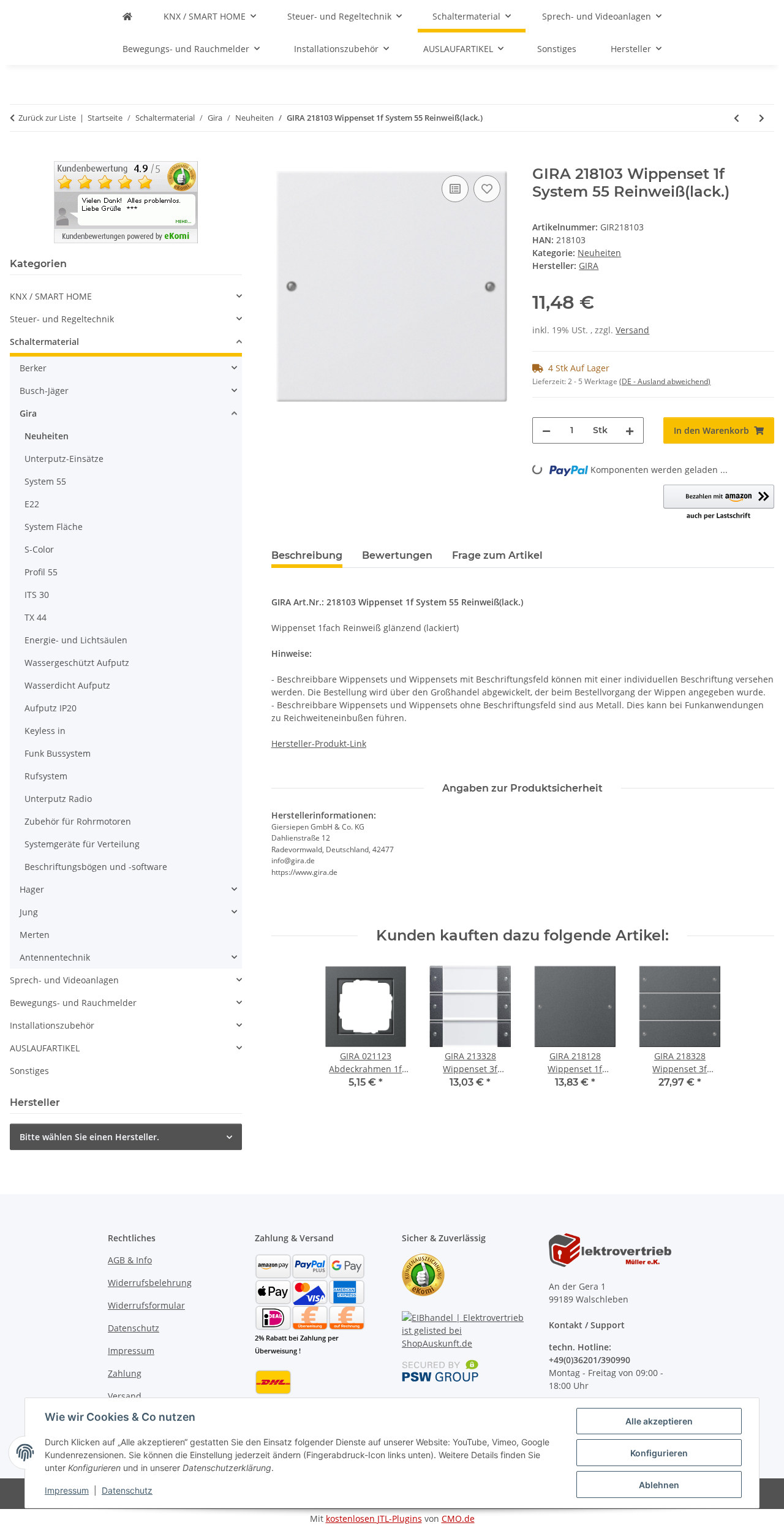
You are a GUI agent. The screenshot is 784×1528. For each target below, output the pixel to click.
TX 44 (35, 617)
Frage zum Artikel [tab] (497, 555)
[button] (718, 503)
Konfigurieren (659, 1453)
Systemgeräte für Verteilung (82, 844)
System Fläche (53, 526)
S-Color (39, 549)
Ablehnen (659, 1485)
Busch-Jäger (44, 390)
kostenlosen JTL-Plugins (374, 1518)
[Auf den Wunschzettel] (486, 188)
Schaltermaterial (44, 341)
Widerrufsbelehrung (150, 1282)
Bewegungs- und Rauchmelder (73, 1002)
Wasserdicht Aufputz (67, 685)
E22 (31, 504)
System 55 (45, 481)
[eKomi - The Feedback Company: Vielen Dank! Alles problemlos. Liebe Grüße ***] (126, 201)
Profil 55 (41, 572)
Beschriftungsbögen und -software (95, 866)
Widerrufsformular (146, 1305)
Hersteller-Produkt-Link (318, 743)
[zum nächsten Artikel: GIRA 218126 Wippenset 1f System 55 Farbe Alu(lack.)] (761, 118)
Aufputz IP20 (50, 708)
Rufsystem (45, 776)
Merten (35, 934)
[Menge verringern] (546, 430)
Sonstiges (29, 1070)
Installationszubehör (52, 1025)
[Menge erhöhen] (629, 430)
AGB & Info (130, 1260)
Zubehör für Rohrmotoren (77, 821)
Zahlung (124, 1373)
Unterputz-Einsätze (64, 458)
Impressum (67, 1490)
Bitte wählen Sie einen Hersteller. (89, 1137)
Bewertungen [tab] (397, 555)
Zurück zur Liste (47, 117)
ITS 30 (36, 594)
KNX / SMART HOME (51, 296)
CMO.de (458, 1518)
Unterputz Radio (58, 798)
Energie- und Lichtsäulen (75, 640)
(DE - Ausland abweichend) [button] (664, 381)
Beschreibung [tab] (306, 555)
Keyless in (45, 730)
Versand (632, 330)
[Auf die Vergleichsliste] (455, 188)
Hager (32, 889)
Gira (28, 413)
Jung (29, 912)
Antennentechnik (55, 957)
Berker (33, 368)
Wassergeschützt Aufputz (76, 662)
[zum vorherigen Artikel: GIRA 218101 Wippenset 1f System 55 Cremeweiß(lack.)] (736, 118)
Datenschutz (127, 1490)
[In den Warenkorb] (281, 158)
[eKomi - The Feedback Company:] (423, 1274)
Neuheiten (599, 253)
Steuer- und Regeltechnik (62, 319)
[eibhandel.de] (127, 16)
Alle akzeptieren (659, 1421)
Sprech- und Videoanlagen (64, 980)
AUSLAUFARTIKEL (45, 1048)
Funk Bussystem (57, 753)
